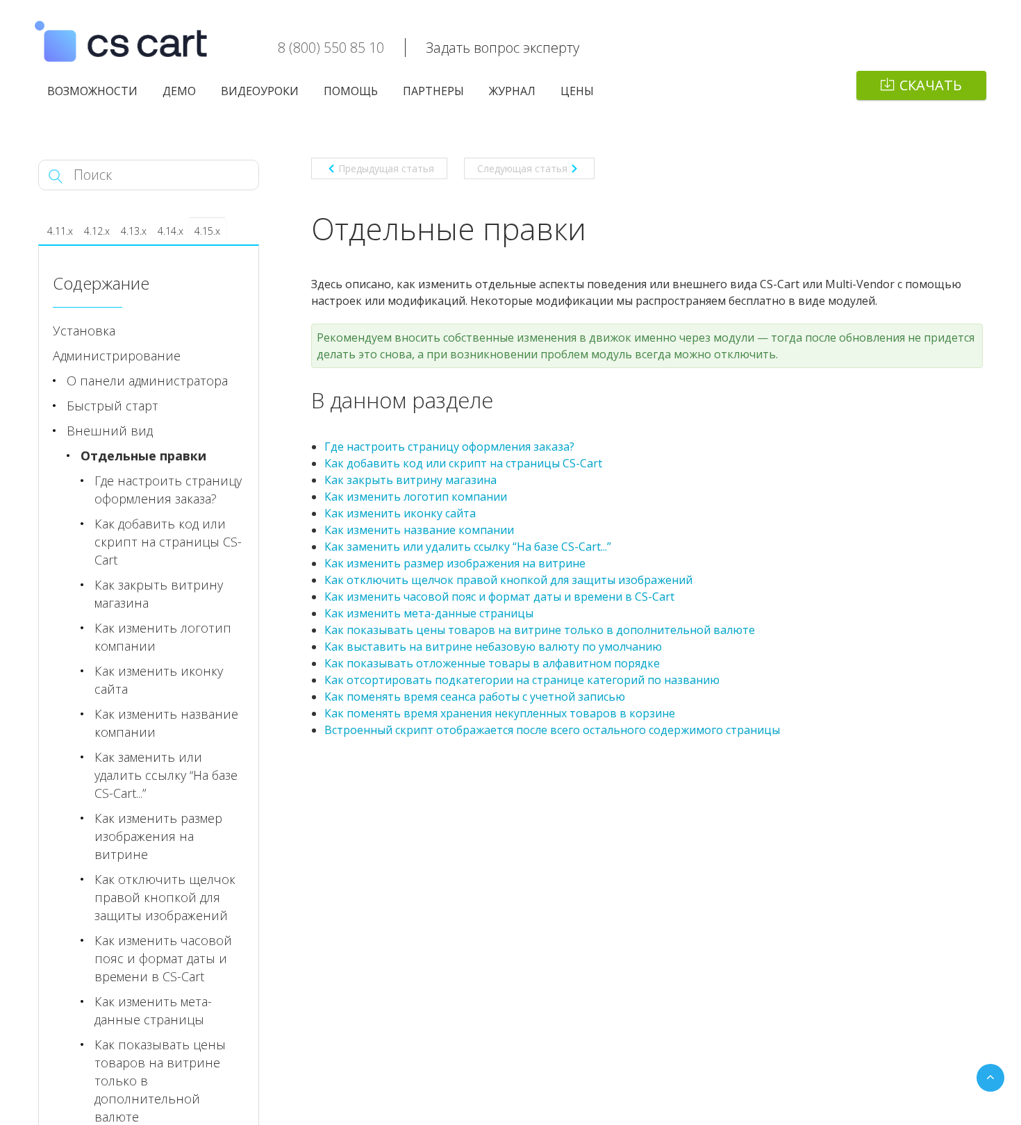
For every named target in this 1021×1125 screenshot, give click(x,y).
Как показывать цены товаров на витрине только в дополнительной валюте (539, 630)
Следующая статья (522, 168)
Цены (577, 91)
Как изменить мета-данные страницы (428, 613)
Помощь (351, 91)
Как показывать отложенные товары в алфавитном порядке (492, 663)
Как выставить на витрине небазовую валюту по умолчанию (493, 646)
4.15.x (207, 231)
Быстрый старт (112, 405)
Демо (179, 91)
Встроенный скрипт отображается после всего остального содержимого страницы (552, 730)
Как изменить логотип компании (415, 496)
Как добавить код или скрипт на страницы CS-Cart (463, 463)
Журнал (512, 91)
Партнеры (433, 91)
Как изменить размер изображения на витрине (455, 563)
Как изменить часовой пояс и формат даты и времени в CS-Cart (499, 596)
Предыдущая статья (386, 168)
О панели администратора (147, 380)
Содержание (101, 283)
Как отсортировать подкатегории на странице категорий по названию (522, 680)
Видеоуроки (260, 91)
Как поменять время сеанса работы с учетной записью (474, 696)
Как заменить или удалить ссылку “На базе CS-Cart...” (467, 546)
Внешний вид (110, 430)
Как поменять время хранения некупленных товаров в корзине (499, 713)
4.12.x (97, 231)
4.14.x (170, 231)
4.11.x (60, 231)
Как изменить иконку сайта (400, 513)
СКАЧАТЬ (930, 85)
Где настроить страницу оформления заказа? (449, 446)
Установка (84, 330)
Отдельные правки (143, 455)
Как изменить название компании (419, 530)
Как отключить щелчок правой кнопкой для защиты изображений (508, 580)
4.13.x (134, 231)
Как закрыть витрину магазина (410, 480)
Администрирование (117, 355)
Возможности (92, 91)
